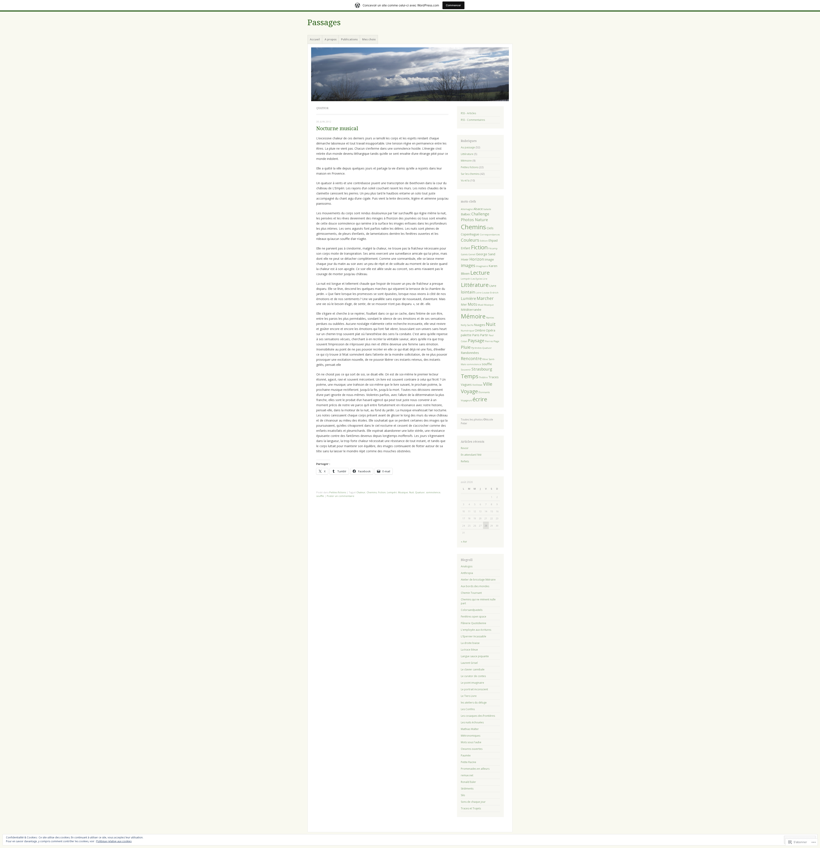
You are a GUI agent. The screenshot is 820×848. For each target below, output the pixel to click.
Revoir (465, 448)
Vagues (466, 384)
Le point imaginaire (472, 683)
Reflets (465, 461)
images (468, 265)
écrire (480, 399)
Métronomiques (470, 735)
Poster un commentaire (340, 496)
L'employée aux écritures (476, 630)
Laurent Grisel (469, 663)
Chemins (372, 492)
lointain (468, 292)
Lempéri (392, 492)
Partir (484, 335)
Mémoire (466, 160)
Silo (463, 795)
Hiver (465, 259)
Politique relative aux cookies (114, 841)
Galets (464, 254)
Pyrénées (476, 347)
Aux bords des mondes (475, 586)
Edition (484, 240)
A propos (331, 39)
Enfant (465, 248)
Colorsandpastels (471, 610)
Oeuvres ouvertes (471, 749)
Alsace (478, 209)
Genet (471, 254)
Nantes (490, 317)
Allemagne (467, 209)
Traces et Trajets (471, 808)
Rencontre (471, 358)
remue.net (467, 775)
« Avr (464, 541)
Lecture (480, 272)
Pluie (466, 347)
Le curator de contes (473, 676)
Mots (472, 304)
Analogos (466, 566)
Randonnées (470, 352)
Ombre (480, 330)
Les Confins (468, 709)
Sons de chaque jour (473, 802)
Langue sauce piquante (475, 656)
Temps (469, 376)
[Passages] (410, 74)
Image (489, 259)
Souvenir (466, 369)
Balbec (466, 214)
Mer (464, 304)
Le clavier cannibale (473, 669)
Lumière (468, 298)
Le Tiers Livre (469, 696)
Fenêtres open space (473, 616)
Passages (324, 22)
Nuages (479, 325)
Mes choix (369, 39)
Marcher (485, 298)
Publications (349, 39)
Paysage (476, 340)
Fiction (382, 492)
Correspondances (490, 234)
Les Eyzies (476, 278)
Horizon (476, 259)
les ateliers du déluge (474, 702)
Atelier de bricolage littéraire (478, 579)
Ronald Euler (468, 782)
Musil (480, 304)
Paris (475, 335)
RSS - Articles (468, 113)
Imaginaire (482, 266)
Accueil (315, 39)
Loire (479, 292)
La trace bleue (469, 649)
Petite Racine (468, 762)
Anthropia (467, 573)
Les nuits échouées (472, 722)
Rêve (485, 359)
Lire (485, 278)
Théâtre (483, 377)
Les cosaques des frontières (478, 716)
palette (466, 335)
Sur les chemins (470, 174)
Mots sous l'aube (471, 742)
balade (487, 209)
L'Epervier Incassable (473, 636)
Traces (493, 377)
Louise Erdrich (490, 292)
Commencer (453, 5)
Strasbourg (482, 369)
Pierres (489, 341)
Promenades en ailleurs (475, 769)
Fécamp (493, 248)
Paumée (466, 755)
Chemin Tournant (471, 593)
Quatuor (420, 492)
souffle (320, 496)
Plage (496, 341)
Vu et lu (465, 180)
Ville (487, 384)
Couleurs (470, 240)
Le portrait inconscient (474, 689)
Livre (492, 285)
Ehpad (493, 240)
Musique (403, 492)
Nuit (411, 492)
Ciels (490, 228)
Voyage (469, 391)
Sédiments (467, 788)
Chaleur (360, 492)
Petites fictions (337, 492)
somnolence (433, 492)
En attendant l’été (471, 455)
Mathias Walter (470, 729)
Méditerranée (471, 309)
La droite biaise (470, 643)
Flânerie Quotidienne (473, 623)
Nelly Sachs (467, 325)
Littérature (467, 154)
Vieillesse (477, 384)
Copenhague (470, 234)
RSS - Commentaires (473, 120)
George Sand (485, 254)
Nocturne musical (337, 128)
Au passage (468, 147)
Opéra (490, 330)
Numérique (467, 330)
